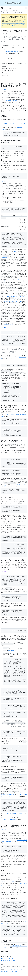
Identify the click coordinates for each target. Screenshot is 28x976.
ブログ (15, 971)
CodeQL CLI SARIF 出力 (8, 881)
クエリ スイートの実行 (7, 767)
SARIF (15, 251)
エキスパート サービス (8, 971)
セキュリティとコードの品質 (9, 10)
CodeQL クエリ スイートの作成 (14, 813)
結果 (2, 870)
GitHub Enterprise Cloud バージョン (12, 100)
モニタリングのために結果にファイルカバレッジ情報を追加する (13, 406)
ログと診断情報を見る (9, 898)
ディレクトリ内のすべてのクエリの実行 (12, 560)
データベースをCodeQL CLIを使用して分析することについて (13, 85)
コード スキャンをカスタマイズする (10, 12)
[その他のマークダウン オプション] (14, 58)
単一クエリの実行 (6, 497)
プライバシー (16, 969)
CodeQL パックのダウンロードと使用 (13, 301)
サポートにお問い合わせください (9, 960)
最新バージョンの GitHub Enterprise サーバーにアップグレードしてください (13, 23)
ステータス (22, 969)
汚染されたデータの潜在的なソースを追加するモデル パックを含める (13, 826)
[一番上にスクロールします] (25, 973)
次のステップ (6, 941)
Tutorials (18, 10)
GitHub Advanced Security (11, 51)
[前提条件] (4, 116)
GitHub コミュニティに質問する (9, 958)
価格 (2, 971)
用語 (12, 969)
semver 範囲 (11, 650)
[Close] (24, 2)
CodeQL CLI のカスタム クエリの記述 (15, 296)
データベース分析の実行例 (10, 441)
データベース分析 (8, 324)
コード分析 (21, 12)
